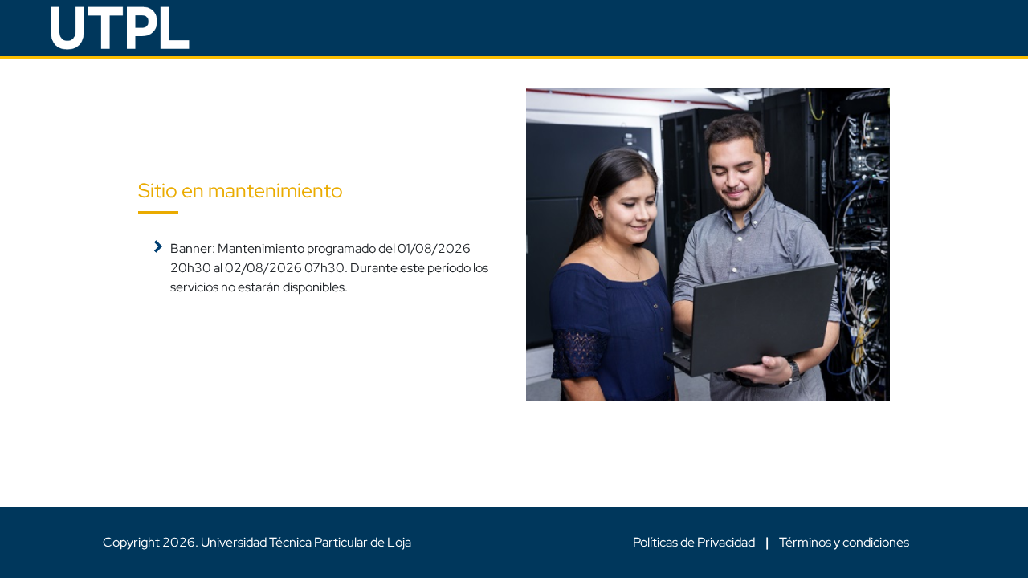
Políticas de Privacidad (695, 542)
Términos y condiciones (844, 542)
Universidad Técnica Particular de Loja (306, 542)
